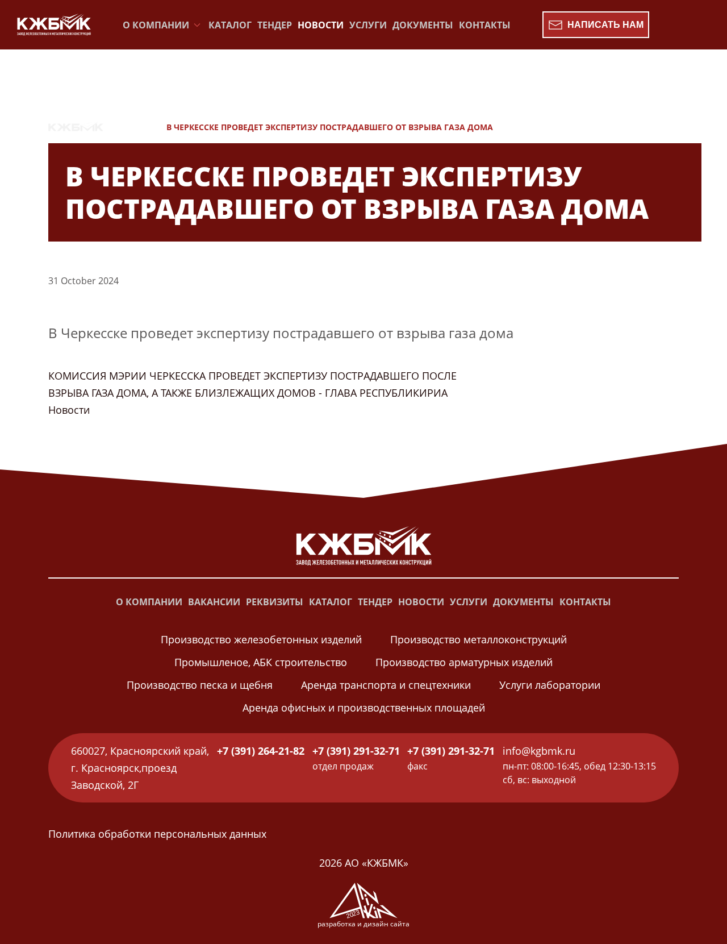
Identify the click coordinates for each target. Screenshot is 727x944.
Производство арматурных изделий (464, 662)
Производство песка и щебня (200, 685)
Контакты (485, 25)
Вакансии (214, 602)
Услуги (368, 25)
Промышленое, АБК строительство (260, 662)
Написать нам (605, 25)
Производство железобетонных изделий (261, 639)
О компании (149, 602)
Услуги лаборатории (549, 685)
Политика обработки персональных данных (157, 834)
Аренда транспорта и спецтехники (386, 685)
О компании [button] (156, 25)
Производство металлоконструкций (478, 639)
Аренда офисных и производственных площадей (364, 707)
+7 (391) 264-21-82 (260, 751)
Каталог (230, 25)
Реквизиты (274, 602)
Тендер (274, 25)
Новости (321, 25)
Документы (422, 25)
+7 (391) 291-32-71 (356, 751)
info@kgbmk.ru (539, 751)
